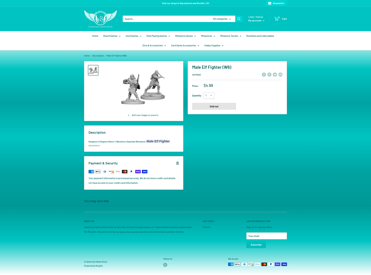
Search (206, 226)
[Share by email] (280, 74)
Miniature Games (184, 35)
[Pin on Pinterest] (269, 74)
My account (255, 20)
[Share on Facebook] (264, 74)
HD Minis (196, 74)
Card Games (132, 35)
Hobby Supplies (212, 45)
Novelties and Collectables (260, 35)
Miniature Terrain (229, 35)
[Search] (238, 19)
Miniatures (206, 35)
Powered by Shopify (93, 265)
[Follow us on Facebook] (165, 265)
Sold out (214, 106)
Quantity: (197, 95)
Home (95, 35)
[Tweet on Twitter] (275, 74)
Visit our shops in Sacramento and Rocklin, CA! (185, 3)
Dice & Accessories (152, 45)
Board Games (110, 35)
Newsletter (278, 3)
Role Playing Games (157, 35)
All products (98, 55)
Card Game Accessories (183, 45)
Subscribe (256, 244)
